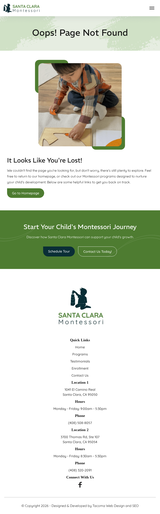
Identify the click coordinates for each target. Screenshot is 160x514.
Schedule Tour (59, 251)
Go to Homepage (25, 193)
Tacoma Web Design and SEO (115, 506)
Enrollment (80, 368)
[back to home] (21, 8)
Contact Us (80, 375)
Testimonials (80, 361)
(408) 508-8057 (80, 423)
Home (80, 347)
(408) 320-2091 (80, 470)
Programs (80, 354)
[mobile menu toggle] (152, 8)
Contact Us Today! (97, 251)
